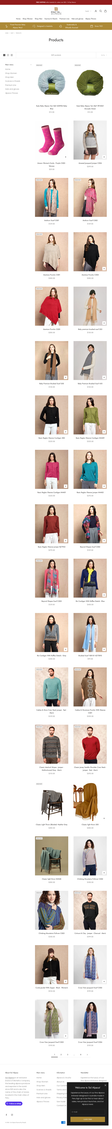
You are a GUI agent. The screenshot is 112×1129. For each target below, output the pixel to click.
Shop (12, 33)
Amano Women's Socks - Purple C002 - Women (51, 164)
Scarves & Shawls (51, 18)
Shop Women (28, 18)
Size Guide (61, 1101)
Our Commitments (64, 1085)
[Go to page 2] (87, 1054)
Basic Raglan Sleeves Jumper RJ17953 (51, 547)
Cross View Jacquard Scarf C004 (90, 1042)
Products (18, 33)
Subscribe (88, 1119)
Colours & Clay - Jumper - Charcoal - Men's (90, 933)
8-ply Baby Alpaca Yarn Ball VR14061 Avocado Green (90, 107)
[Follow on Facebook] (6, 1115)
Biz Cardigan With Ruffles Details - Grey (51, 655)
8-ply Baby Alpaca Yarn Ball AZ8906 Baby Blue (51, 107)
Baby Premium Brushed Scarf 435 (90, 383)
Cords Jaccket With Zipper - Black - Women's (52, 987)
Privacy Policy (62, 1097)
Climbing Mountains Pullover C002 (90, 879)
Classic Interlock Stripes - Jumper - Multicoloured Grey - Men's (51, 768)
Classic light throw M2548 (51, 879)
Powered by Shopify (21, 1122)
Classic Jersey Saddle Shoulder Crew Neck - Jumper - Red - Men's (90, 768)
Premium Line (64, 18)
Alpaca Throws (90, 18)
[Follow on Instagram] (12, 1115)
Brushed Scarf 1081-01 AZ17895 (90, 655)
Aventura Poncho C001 (51, 275)
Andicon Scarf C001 (51, 220)
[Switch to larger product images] (4, 55)
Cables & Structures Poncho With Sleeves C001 (90, 711)
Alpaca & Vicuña (64, 1077)
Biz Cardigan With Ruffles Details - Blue (90, 601)
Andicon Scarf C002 (90, 220)
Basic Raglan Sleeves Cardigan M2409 (90, 438)
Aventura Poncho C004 (90, 275)
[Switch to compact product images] (12, 55)
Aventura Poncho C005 (51, 329)
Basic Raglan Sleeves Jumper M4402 (90, 492)
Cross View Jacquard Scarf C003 (52, 1042)
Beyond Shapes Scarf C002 (90, 547)
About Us (60, 1081)
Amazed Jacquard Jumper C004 (90, 163)
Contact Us (61, 1105)
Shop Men (38, 18)
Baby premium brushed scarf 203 (90, 329)
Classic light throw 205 (90, 824)
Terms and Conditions (66, 1089)
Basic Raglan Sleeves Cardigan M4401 (52, 492)
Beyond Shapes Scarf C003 (52, 601)
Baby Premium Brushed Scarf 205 (51, 383)
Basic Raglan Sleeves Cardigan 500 (52, 438)
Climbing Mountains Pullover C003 (52, 933)
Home (18, 18)
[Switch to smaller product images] (8, 55)
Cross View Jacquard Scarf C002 (90, 987)
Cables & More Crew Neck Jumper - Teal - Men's (51, 711)
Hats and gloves (77, 18)
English (87, 11)
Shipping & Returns (65, 1093)
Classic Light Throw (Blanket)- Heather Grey (51, 824)
